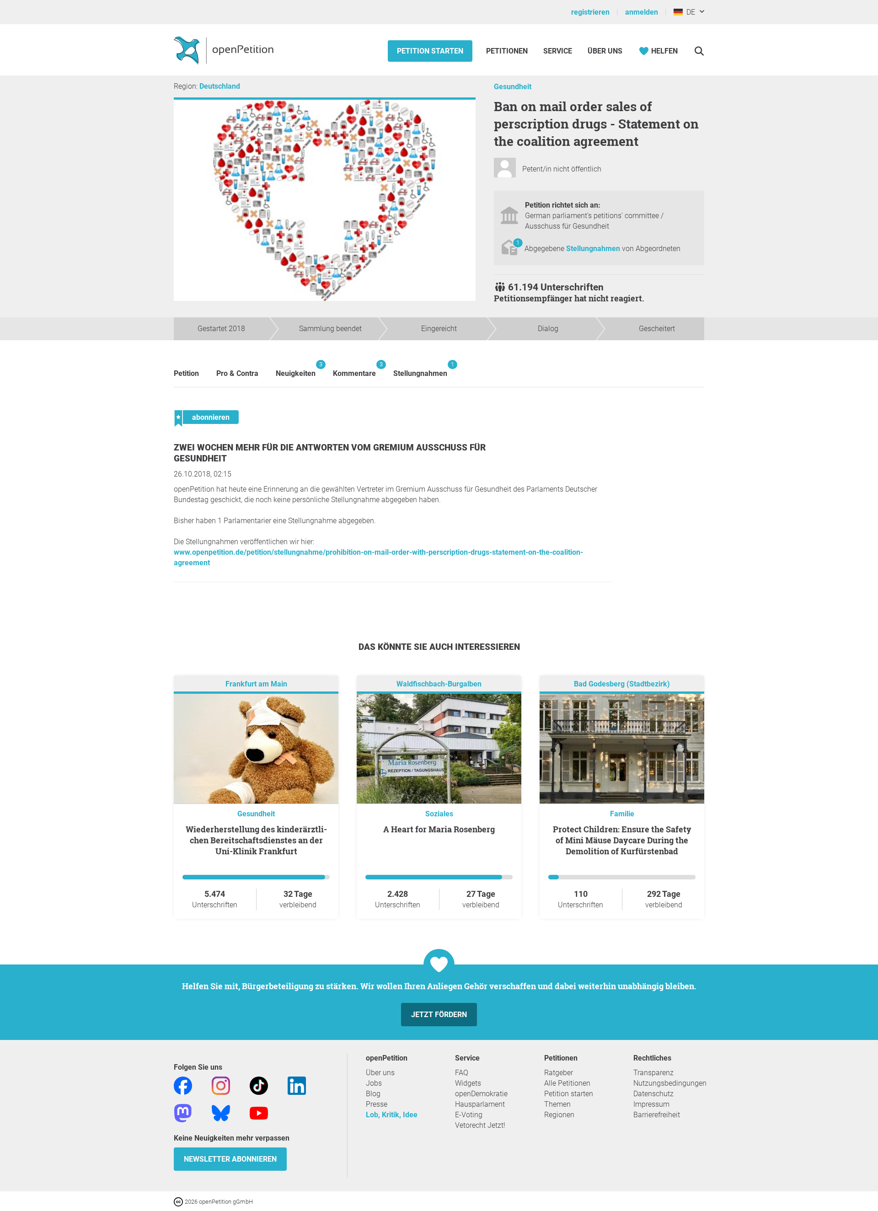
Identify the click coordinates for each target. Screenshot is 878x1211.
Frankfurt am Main (256, 684)
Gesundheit (512, 86)
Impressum (651, 1104)
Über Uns (605, 51)
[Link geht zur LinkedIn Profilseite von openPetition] (297, 1085)
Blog (373, 1093)
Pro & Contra (237, 373)
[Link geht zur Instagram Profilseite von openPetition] (221, 1085)
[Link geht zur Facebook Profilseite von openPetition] (183, 1085)
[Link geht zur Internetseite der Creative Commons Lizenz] (179, 1201)
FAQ (461, 1072)
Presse (376, 1104)
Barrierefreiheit (656, 1114)
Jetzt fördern (439, 1014)
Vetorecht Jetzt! (480, 1125)
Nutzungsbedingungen (670, 1083)
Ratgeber (558, 1072)
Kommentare (354, 369)
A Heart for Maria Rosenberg (439, 829)
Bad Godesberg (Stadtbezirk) (622, 684)
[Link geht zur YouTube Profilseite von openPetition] (259, 1113)
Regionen (559, 1114)
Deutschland (219, 86)
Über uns (380, 1072)
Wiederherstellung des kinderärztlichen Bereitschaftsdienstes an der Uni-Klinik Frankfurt (256, 840)
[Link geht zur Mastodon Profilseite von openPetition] (183, 1113)
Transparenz (653, 1072)
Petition (186, 373)
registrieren (590, 12)
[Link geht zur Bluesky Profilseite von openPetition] (221, 1113)
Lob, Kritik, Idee (392, 1114)
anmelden (641, 12)
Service (557, 51)
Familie (622, 813)
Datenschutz (653, 1093)
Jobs (374, 1083)
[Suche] (699, 51)
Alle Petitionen (567, 1083)
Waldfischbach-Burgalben (439, 684)
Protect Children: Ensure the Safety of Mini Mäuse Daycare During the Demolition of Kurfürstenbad (622, 840)
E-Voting (468, 1114)
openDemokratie (481, 1093)
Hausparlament (480, 1104)
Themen (557, 1104)
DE (689, 12)
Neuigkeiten (296, 369)
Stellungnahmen (594, 248)
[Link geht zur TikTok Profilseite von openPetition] (259, 1085)
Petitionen (508, 51)
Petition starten (430, 51)
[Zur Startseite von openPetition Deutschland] (225, 50)
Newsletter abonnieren (230, 1159)
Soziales (439, 813)
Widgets (468, 1083)
